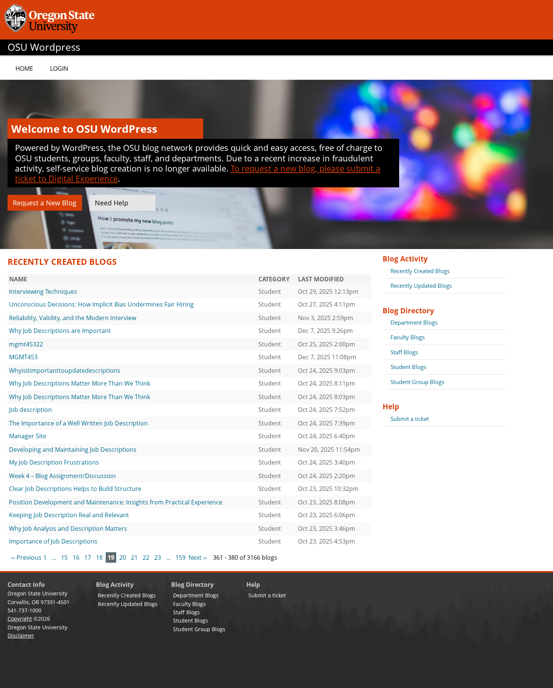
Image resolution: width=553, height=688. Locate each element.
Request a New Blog (44, 202)
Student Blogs (408, 367)
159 (180, 557)
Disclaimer (21, 635)
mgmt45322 (26, 344)
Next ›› (197, 557)
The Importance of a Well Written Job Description (78, 423)
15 (64, 557)
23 (157, 557)
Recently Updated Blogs (421, 285)
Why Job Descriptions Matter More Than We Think (79, 383)
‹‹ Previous (26, 557)
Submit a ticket (409, 418)
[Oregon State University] (51, 19)
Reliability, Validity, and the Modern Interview (72, 318)
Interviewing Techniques (43, 291)
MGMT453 (23, 357)
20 (122, 557)
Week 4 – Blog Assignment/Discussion (62, 476)
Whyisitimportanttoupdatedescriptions (64, 370)
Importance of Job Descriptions (53, 541)
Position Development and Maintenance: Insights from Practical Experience (115, 502)
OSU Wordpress (44, 47)
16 (76, 557)
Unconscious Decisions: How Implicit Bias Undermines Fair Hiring (101, 304)
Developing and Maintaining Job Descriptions (73, 449)
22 (146, 557)
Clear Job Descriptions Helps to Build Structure (75, 488)
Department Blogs (414, 322)
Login (59, 68)
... (54, 557)
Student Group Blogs (417, 382)
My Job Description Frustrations (54, 462)
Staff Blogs (404, 352)
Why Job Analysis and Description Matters (68, 528)
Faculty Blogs (407, 337)
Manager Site (27, 436)
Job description (30, 410)
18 (99, 557)
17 (87, 557)
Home (24, 68)
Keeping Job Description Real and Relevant (69, 515)
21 (134, 557)
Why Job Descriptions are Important (60, 331)
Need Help (111, 202)
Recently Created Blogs (420, 271)
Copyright (20, 618)
